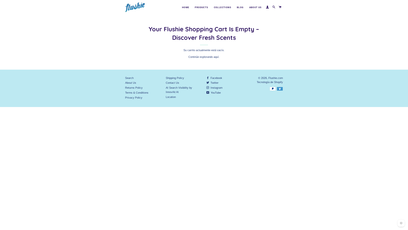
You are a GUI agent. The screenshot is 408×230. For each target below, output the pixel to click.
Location (171, 97)
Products (201, 7)
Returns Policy (134, 87)
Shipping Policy (175, 78)
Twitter (214, 82)
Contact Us (172, 82)
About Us (255, 7)
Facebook (216, 78)
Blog (240, 7)
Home (185, 7)
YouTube (215, 92)
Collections (222, 7)
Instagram (216, 87)
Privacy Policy (133, 97)
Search (129, 78)
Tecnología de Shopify (270, 82)
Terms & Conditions (136, 92)
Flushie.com (275, 78)
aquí (216, 56)
